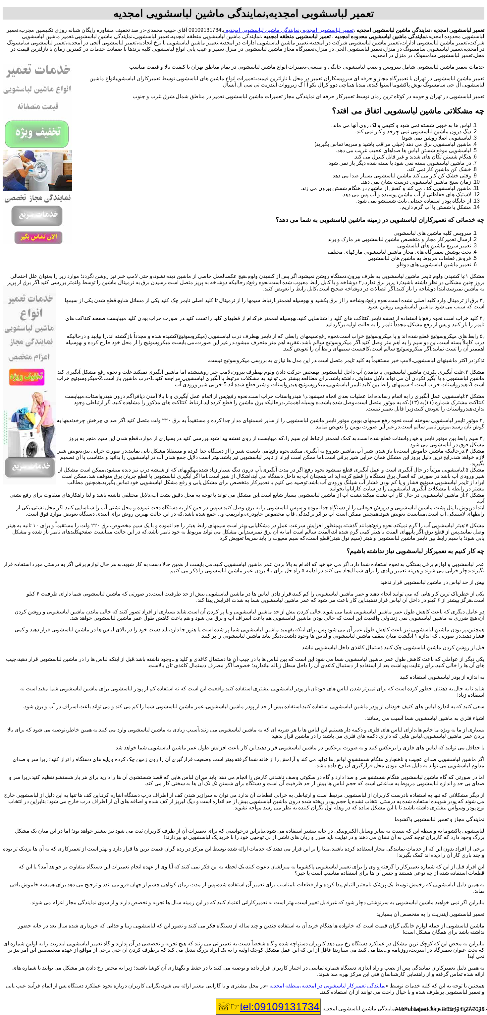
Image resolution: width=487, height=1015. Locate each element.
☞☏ (268, 1007)
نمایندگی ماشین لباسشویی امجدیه (261, 30)
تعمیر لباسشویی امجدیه (327, 30)
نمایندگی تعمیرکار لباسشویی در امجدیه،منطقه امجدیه (327, 985)
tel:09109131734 (280, 1007)
